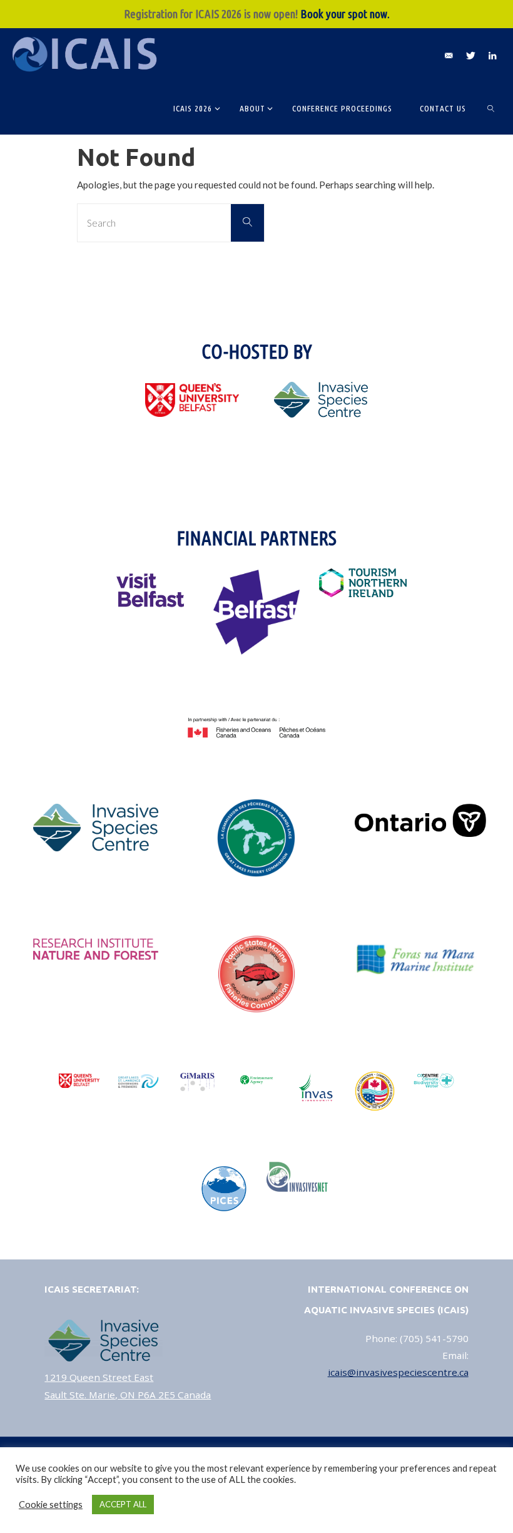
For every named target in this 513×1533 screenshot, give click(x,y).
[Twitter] (470, 55)
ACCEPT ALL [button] (122, 1504)
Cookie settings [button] (51, 1504)
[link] (491, 108)
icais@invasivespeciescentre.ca (398, 1372)
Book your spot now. (345, 14)
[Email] (449, 55)
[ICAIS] (86, 54)
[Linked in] (492, 55)
